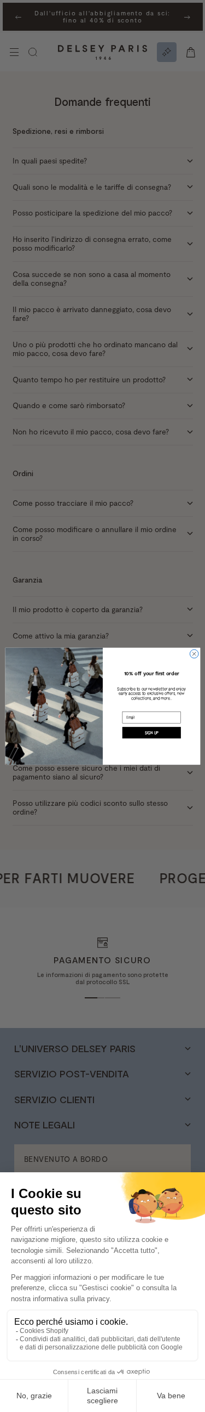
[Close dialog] (194, 653)
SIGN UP (151, 732)
